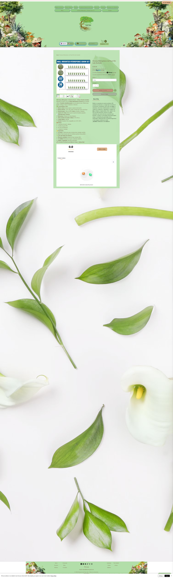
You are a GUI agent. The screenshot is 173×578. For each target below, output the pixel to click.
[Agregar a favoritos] (115, 90)
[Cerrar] (171, 576)
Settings (161, 576)
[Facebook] (89, 564)
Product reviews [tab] (61, 158)
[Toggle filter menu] (113, 162)
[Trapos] (83, 564)
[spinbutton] (96, 85)
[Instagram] (92, 564)
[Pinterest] (85, 564)
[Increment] (98, 85)
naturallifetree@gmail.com (88, 569)
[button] (104, 41)
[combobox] (105, 80)
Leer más (102, 70)
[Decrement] (94, 85)
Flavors (95, 77)
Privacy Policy (53, 576)
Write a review (102, 149)
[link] (96, 99)
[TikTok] (87, 564)
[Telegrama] (81, 564)
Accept (167, 576)
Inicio (57, 55)
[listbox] (104, 44)
